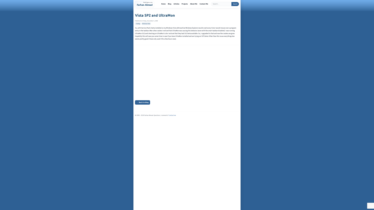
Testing (138, 24)
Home (163, 4)
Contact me (172, 115)
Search (235, 4)
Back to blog (143, 102)
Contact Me (204, 4)
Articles (176, 4)
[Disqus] (187, 72)
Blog (169, 4)
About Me (193, 4)
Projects (185, 4)
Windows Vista (146, 24)
